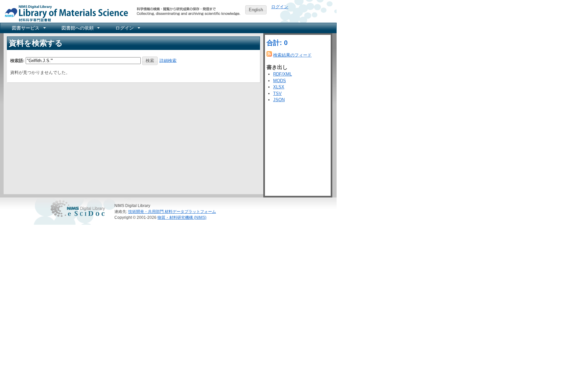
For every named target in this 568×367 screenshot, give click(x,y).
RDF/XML (282, 74)
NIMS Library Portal (64, 13)
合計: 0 (277, 42)
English (256, 9)
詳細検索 (168, 60)
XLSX (278, 86)
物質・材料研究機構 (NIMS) (181, 217)
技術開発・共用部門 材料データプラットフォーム (172, 211)
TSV (277, 93)
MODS (279, 80)
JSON (279, 99)
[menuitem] (28, 28)
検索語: (17, 60)
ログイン (279, 6)
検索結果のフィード (292, 55)
